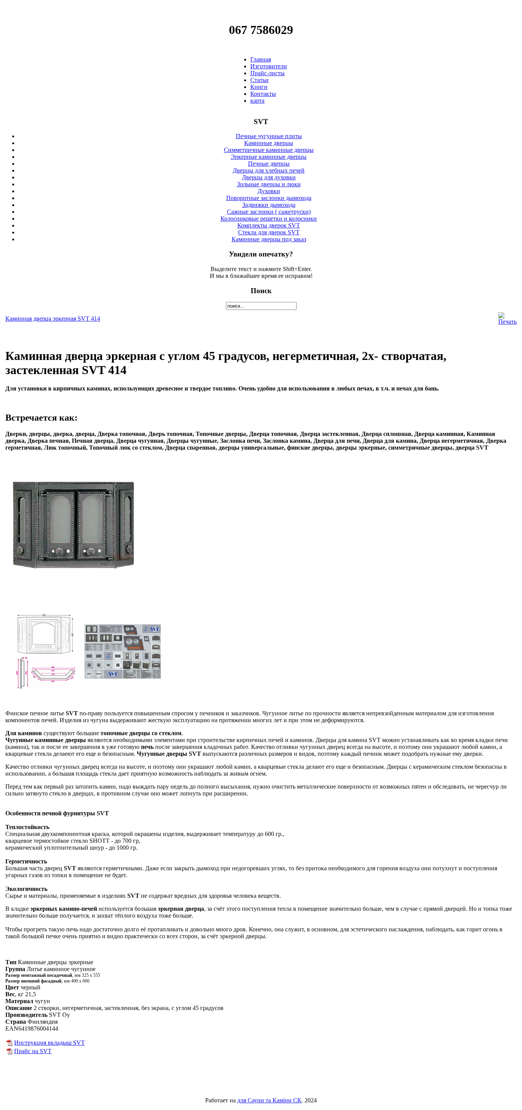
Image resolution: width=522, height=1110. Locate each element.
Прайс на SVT (33, 1051)
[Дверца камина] (122, 687)
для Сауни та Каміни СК (269, 1100)
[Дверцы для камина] (44, 687)
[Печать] (507, 321)
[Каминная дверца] (73, 590)
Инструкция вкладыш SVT (49, 1042)
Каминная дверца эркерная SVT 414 (52, 318)
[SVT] (9, 1044)
